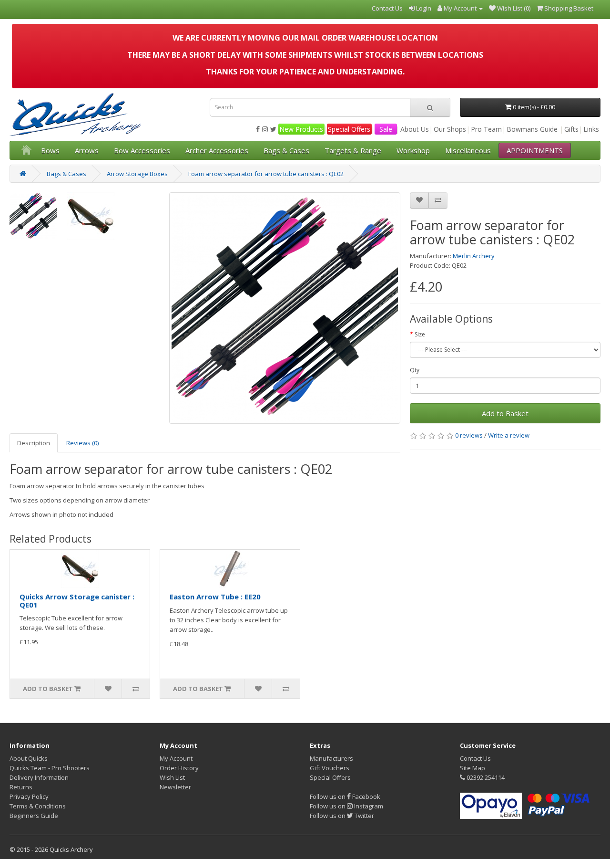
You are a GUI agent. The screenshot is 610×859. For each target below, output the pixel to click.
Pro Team (486, 129)
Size (420, 334)
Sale (385, 129)
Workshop (413, 150)
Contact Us (475, 758)
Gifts (571, 129)
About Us (414, 129)
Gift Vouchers (329, 768)
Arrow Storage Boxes (137, 173)
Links (591, 129)
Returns (21, 787)
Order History (179, 768)
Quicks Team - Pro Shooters (50, 768)
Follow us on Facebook (345, 796)
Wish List (172, 777)
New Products (301, 129)
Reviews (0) (82, 443)
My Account (176, 758)
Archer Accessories (216, 150)
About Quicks (29, 758)
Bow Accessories (142, 150)
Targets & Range (353, 150)
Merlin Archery (474, 255)
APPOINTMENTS (535, 150)
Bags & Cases (286, 150)
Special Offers (349, 129)
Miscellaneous (468, 150)
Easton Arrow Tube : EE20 (215, 596)
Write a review (508, 435)
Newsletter (175, 787)
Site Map (472, 768)
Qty (414, 370)
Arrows (87, 150)
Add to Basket (505, 413)
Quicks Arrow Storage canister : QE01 (77, 600)
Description (33, 443)
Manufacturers (331, 758)
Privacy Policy (29, 796)
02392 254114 (485, 777)
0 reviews (469, 435)
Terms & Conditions (38, 806)
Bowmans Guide (532, 129)
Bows (50, 150)
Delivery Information (39, 777)
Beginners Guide (34, 815)
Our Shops (450, 129)
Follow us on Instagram (346, 806)
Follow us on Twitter (342, 815)
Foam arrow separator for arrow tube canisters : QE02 (266, 173)
